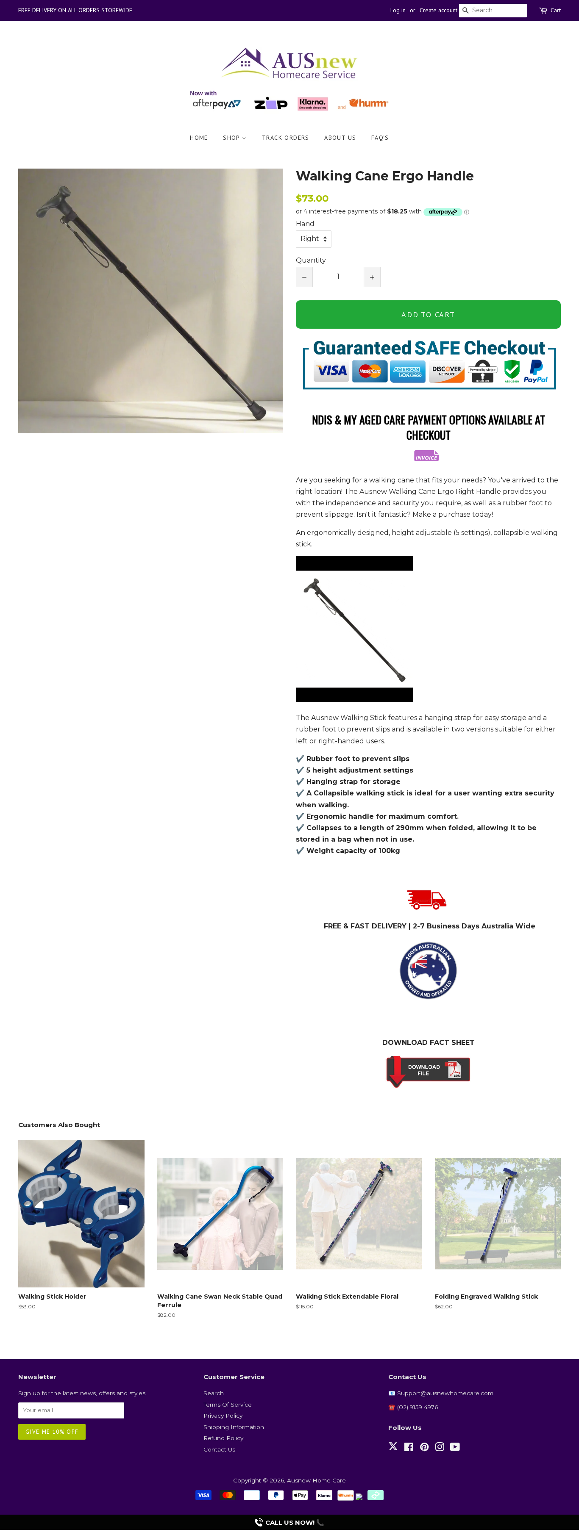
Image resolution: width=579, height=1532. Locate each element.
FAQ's (380, 137)
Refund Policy (223, 1438)
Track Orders (285, 137)
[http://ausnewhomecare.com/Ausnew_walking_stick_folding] (428, 1072)
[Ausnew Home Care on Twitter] (393, 1451)
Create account (438, 10)
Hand (305, 224)
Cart (556, 10)
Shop (232, 137)
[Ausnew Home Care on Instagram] (439, 1448)
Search (213, 1393)
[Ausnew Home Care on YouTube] (455, 1448)
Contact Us (219, 1449)
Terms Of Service (227, 1404)
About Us (340, 137)
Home (199, 137)
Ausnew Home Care (316, 1480)
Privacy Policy (222, 1415)
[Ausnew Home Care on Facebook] (409, 1448)
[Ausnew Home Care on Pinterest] (424, 1448)
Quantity (311, 260)
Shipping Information (233, 1427)
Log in (398, 10)
